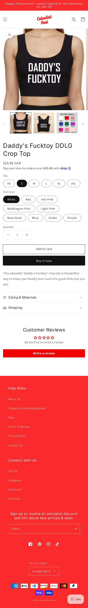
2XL (73, 183)
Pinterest (14, 499)
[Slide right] (83, 123)
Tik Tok (12, 471)
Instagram (15, 480)
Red (28, 199)
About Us (14, 399)
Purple (72, 218)
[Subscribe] (75, 528)
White (11, 199)
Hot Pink (47, 199)
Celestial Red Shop (47, 600)
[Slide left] (4, 123)
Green (53, 218)
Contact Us (15, 445)
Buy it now (44, 261)
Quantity (8, 227)
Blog (11, 417)
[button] (5, 19)
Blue (35, 218)
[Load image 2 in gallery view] (44, 123)
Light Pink (48, 208)
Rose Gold (14, 218)
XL (59, 183)
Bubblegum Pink (18, 208)
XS (9, 183)
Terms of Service (19, 426)
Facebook (14, 489)
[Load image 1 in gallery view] (20, 123)
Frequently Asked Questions (27, 408)
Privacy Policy (17, 436)
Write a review (44, 353)
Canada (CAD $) (41, 571)
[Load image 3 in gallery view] (67, 123)
